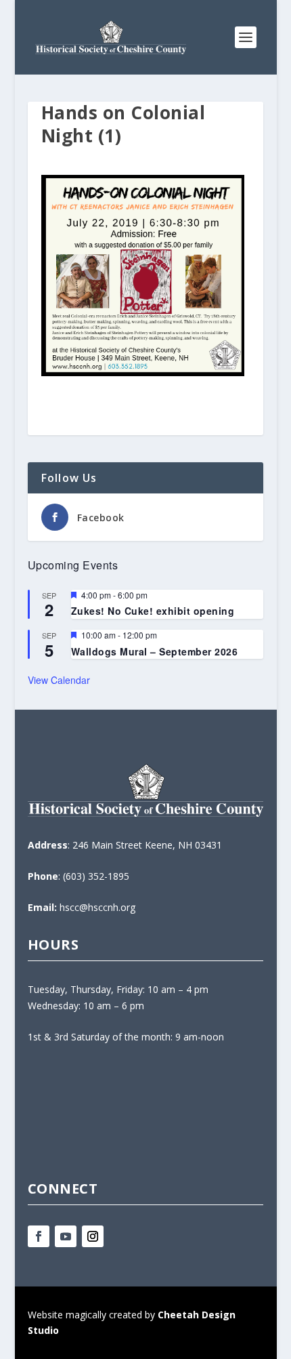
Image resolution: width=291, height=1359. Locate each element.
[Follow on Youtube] (65, 1236)
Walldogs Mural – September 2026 (154, 651)
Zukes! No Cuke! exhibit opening (153, 610)
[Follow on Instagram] (93, 1236)
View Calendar (59, 680)
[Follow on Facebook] (38, 1236)
